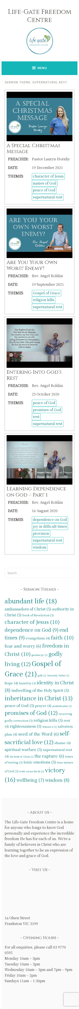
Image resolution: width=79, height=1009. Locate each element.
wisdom (39, 547)
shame (62, 742)
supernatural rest (47, 197)
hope (11, 682)
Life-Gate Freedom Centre (39, 16)
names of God (44, 183)
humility (27, 683)
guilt (42, 675)
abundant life (31, 600)
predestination (62, 706)
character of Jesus (48, 176)
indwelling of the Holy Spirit (40, 690)
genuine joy (40, 655)
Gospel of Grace (46, 292)
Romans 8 (49, 726)
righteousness (25, 726)
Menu (42, 68)
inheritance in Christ (39, 698)
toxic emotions (39, 762)
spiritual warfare (23, 749)
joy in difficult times (50, 526)
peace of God (44, 189)
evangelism (38, 637)
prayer (43, 705)
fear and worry (23, 646)
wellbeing (30, 780)
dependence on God (50, 519)
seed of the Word (38, 734)
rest (36, 416)
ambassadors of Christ (28, 609)
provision (41, 533)
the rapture (49, 756)
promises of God (47, 409)
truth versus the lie (31, 771)
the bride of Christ (22, 756)
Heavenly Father (58, 675)
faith (62, 637)
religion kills (43, 299)
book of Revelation (38, 615)
